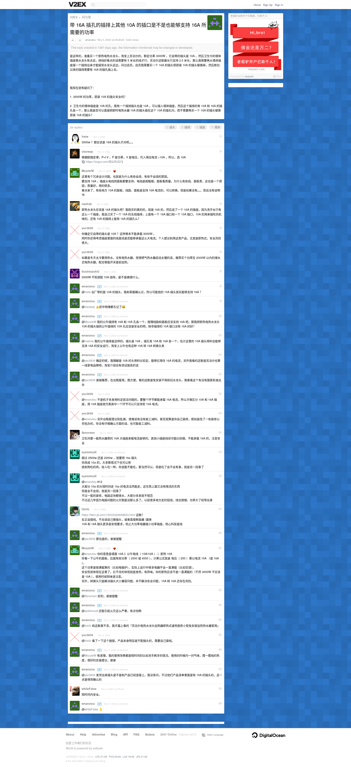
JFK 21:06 (141, 756)
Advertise (98, 734)
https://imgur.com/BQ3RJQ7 (104, 162)
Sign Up (267, 5)
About (70, 734)
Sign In (279, 5)
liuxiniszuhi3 (90, 271)
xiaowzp (87, 151)
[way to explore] (78, 4)
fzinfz (85, 509)
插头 (172, 127)
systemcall (89, 452)
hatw (85, 136)
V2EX (74, 17)
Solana (150, 734)
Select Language (214, 734)
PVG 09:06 (115, 756)
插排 (187, 127)
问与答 (86, 17)
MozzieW (88, 171)
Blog (114, 734)
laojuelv (249, 76)
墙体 (217, 127)
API (125, 734)
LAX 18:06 (128, 756)
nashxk (87, 204)
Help (83, 734)
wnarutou (90, 40)
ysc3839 (87, 228)
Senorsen (88, 432)
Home (257, 5)
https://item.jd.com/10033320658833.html (108, 515)
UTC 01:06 (101, 756)
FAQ (136, 734)
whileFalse (89, 689)
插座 (202, 127)
